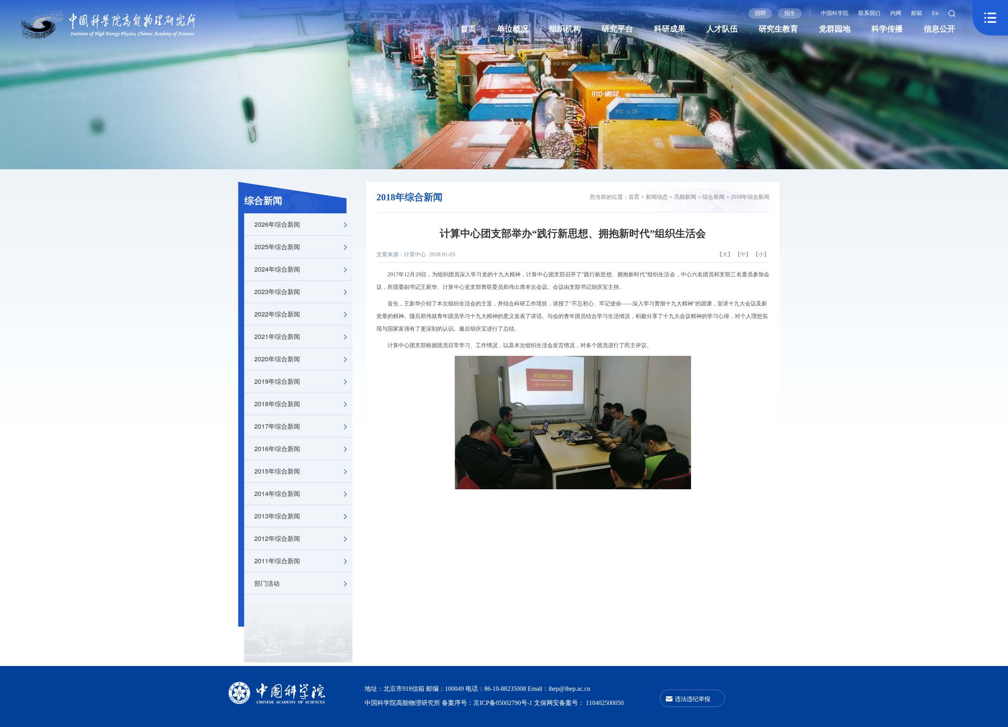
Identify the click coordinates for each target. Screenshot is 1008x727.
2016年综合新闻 (277, 448)
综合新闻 (263, 201)
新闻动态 (657, 197)
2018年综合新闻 (277, 403)
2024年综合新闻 (277, 269)
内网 (895, 13)
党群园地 (834, 28)
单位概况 (512, 28)
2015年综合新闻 (277, 470)
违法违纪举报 (692, 698)
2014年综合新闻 (277, 493)
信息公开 (939, 28)
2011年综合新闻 (277, 560)
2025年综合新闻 (277, 246)
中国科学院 (835, 13)
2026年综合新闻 (277, 224)
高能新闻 (685, 197)
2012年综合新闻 (277, 538)
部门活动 (267, 583)
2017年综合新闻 (277, 426)
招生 (789, 13)
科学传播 (887, 28)
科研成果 (670, 28)
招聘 (760, 13)
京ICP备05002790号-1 (503, 702)
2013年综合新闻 (277, 515)
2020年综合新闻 (277, 358)
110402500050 (605, 702)
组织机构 (565, 28)
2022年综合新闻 (277, 313)
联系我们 (869, 13)
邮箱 (916, 13)
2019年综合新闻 (277, 381)
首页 (468, 28)
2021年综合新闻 (277, 336)
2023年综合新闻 (277, 291)
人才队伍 (722, 28)
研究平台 (617, 28)
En (935, 13)
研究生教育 (778, 28)
